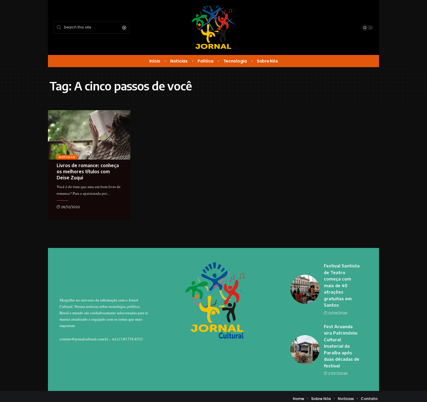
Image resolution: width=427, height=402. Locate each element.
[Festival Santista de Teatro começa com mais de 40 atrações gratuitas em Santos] (305, 289)
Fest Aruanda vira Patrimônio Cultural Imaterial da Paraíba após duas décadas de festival (341, 346)
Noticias (67, 157)
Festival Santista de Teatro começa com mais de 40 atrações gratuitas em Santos (342, 285)
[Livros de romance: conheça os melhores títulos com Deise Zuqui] (89, 135)
